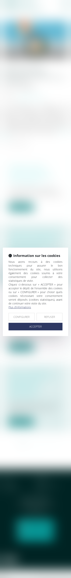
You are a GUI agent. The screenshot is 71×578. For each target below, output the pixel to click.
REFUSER (49, 317)
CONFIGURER (21, 317)
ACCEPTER (35, 326)
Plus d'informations (20, 307)
